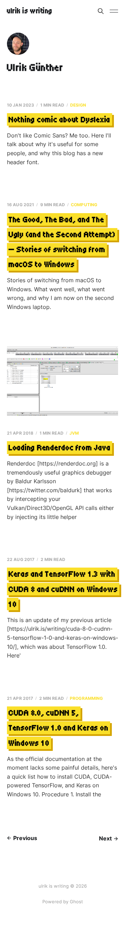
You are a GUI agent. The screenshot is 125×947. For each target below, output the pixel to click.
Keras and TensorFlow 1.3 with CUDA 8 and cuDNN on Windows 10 (63, 589)
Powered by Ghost (62, 901)
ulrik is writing (29, 11)
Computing (84, 204)
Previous (25, 838)
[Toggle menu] (114, 11)
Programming (86, 698)
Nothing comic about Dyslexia (59, 119)
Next (105, 838)
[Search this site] (100, 11)
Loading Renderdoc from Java (60, 447)
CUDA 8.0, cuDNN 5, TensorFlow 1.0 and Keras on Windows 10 (59, 727)
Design (78, 105)
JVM (74, 433)
